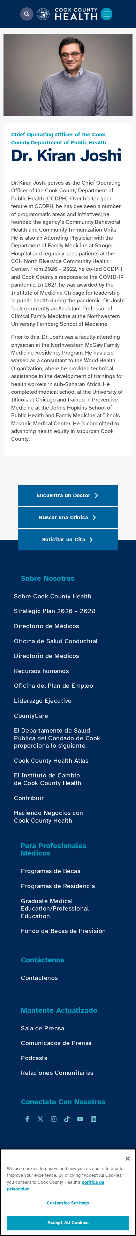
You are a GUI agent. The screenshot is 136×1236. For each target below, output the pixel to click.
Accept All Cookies (68, 1222)
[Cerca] (127, 1158)
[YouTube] (80, 1119)
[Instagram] (53, 1119)
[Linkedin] (93, 1119)
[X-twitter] (40, 1119)
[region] (68, 1192)
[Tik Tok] (67, 1119)
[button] (26, 14)
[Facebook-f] (27, 1119)
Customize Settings (68, 1203)
